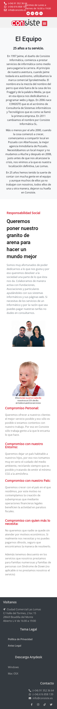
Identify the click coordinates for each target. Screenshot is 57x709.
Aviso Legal (14, 645)
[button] (44, 23)
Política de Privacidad (20, 639)
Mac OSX (13, 673)
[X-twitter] (41, 13)
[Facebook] (28, 13)
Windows (13, 667)
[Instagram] (32, 13)
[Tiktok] (36, 13)
